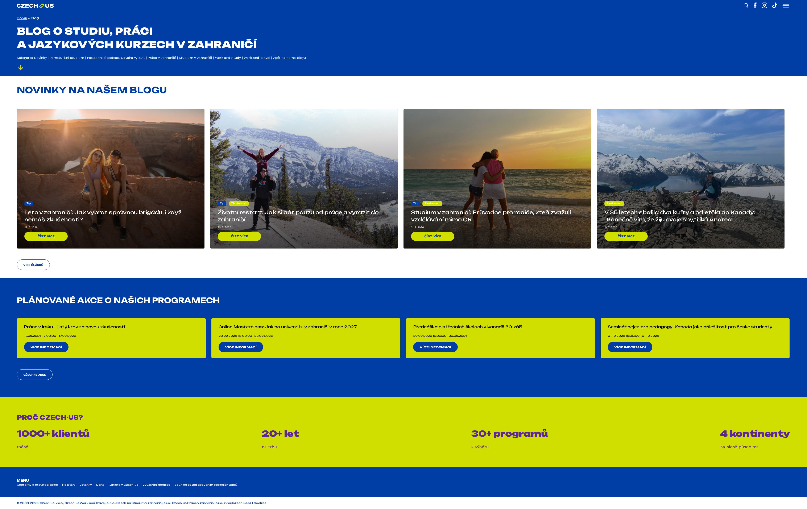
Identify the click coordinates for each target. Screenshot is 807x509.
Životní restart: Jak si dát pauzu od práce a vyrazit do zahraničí (298, 216)
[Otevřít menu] (785, 6)
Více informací (46, 347)
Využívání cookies (156, 485)
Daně (100, 485)
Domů (22, 18)
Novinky (40, 58)
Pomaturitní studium (67, 58)
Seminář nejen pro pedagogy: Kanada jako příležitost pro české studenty (690, 327)
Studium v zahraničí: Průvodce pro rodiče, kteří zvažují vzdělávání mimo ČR (491, 216)
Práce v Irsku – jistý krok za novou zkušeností (74, 327)
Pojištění (68, 485)
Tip (28, 203)
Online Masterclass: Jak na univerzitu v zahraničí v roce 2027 (288, 327)
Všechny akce (34, 374)
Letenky (85, 485)
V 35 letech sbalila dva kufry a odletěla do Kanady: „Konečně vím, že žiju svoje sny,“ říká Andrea (680, 216)
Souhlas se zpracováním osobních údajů (205, 485)
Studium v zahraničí (195, 58)
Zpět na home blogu (289, 58)
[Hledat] (746, 6)
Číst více (46, 236)
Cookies (260, 503)
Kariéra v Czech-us (123, 485)
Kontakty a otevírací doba (37, 485)
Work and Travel (257, 58)
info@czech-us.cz (238, 503)
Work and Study (228, 58)
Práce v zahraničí (162, 58)
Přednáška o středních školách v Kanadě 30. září (467, 327)
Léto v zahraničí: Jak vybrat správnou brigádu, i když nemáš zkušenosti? (103, 216)
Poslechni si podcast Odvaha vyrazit (116, 58)
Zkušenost (239, 203)
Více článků (33, 265)
